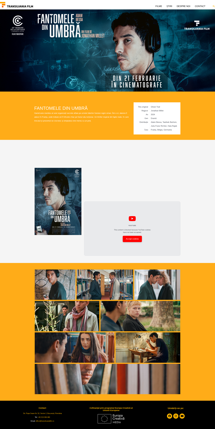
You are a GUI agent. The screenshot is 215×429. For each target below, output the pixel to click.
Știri (169, 5)
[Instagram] (175, 416)
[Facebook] (169, 416)
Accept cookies (132, 239)
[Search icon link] (214, 6)
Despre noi (183, 5)
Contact (200, 5)
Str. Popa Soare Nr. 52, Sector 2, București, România (42, 413)
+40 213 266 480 (44, 417)
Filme (158, 5)
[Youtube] (182, 416)
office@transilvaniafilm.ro (45, 421)
